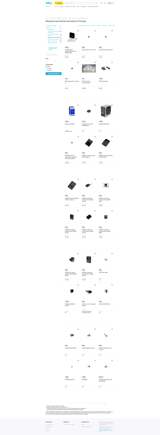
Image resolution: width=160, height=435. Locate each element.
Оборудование (84, 6)
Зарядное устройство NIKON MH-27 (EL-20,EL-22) (71, 199)
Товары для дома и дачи (93, 6)
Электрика (65, 18)
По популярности (81, 25)
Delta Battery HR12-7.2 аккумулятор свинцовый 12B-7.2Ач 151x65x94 (71, 157)
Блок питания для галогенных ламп (86, 82)
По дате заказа (111, 25)
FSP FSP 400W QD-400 (104, 124)
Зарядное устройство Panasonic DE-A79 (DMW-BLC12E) (70, 231)
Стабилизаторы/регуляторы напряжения (55, 32)
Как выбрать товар (50, 424)
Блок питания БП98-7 (70, 124)
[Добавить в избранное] (78, 31)
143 (100, 403)
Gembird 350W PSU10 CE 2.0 (88, 348)
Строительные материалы (55, 18)
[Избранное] (101, 3)
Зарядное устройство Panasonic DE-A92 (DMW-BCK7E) (70, 274)
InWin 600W (84, 379)
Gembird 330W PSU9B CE (70, 348)
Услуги (78, 6)
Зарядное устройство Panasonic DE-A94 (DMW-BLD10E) (88, 274)
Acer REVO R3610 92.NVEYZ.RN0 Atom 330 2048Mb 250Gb (70, 51)
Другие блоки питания (55, 40)
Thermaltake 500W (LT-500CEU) (70, 304)
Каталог (56, 6)
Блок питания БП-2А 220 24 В (106, 49)
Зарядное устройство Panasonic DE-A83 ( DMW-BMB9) (105, 231)
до (55, 60)
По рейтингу (93, 25)
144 (104, 403)
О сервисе (48, 428)
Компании (61, 6)
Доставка (49, 68)
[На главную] (50, 3)
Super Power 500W (103, 272)
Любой (48, 66)
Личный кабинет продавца (68, 424)
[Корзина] (104, 3)
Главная (47, 18)
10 (94, 403)
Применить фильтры (53, 73)
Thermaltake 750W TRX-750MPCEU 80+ (87, 124)
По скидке (99, 25)
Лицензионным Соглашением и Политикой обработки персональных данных (106, 430)
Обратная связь (49, 426)
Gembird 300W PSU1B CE (104, 304)
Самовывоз (49, 69)
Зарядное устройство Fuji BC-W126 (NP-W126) (106, 156)
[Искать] (96, 3)
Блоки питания (72, 18)
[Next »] (111, 403)
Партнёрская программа (86, 426)
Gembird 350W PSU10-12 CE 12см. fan (105, 349)
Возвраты (48, 430)
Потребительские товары (70, 6)
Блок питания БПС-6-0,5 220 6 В (72, 82)
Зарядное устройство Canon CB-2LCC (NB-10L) (88, 156)
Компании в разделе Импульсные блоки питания (53, 48)
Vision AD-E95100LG (103, 81)
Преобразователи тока (55, 42)
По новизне (104, 25)
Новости (83, 424)
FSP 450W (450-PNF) (69, 379)
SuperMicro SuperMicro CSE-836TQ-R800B (105, 380)
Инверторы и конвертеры (55, 39)
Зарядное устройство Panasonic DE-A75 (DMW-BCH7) (104, 200)
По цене (87, 25)
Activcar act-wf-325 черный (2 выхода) (89, 304)
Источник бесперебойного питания (55, 35)
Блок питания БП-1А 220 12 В (89, 49)
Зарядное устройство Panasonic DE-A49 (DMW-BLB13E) (88, 200)
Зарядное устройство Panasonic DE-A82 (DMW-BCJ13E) (88, 231)
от (46, 60)
